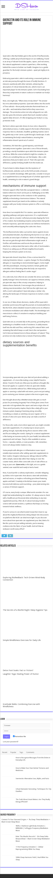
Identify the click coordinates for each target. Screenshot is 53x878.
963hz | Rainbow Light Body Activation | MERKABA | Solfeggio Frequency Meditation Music (32, 828)
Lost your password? (10, 742)
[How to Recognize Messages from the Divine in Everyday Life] (8, 761)
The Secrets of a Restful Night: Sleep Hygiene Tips (25, 610)
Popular (13, 752)
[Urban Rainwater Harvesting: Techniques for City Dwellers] (8, 792)
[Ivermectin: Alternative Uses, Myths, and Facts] (8, 781)
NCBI (31, 171)
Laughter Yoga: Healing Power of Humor (21, 674)
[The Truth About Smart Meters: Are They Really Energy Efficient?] (8, 802)
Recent (4, 752)
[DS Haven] (26, 6)
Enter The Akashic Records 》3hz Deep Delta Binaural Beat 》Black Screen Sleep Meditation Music (33, 838)
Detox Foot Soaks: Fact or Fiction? (18, 670)
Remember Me (20, 736)
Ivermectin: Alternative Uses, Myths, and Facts (32, 778)
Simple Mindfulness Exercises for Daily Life (22, 640)
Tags (21, 752)
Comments (30, 752)
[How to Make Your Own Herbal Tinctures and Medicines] (8, 771)
